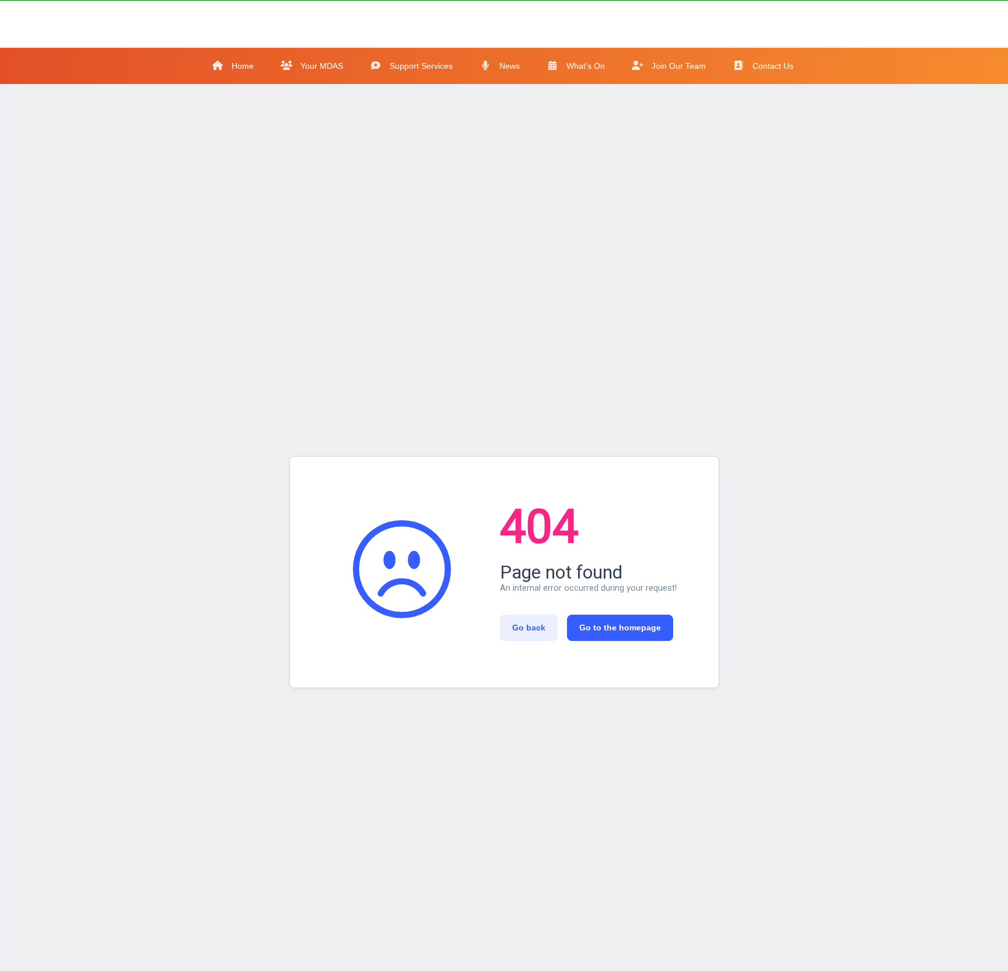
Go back (528, 627)
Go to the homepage (620, 627)
